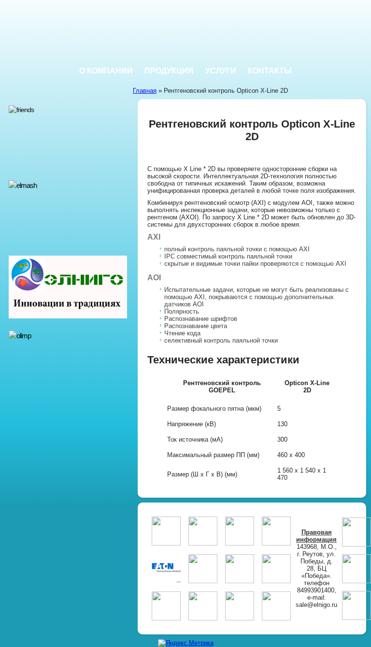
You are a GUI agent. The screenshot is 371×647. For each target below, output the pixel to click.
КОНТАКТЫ (270, 71)
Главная (145, 90)
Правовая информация (316, 536)
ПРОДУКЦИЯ (169, 71)
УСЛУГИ (220, 71)
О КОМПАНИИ (106, 71)
